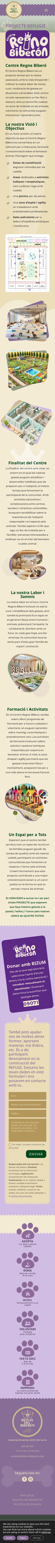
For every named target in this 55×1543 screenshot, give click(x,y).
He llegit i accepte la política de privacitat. (27, 1146)
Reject (23, 1538)
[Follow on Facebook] (24, 1479)
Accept (9, 1538)
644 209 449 (27, 1446)
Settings (36, 1538)
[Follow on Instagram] (30, 1479)
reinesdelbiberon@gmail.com (27, 1456)
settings (46, 1532)
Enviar (36, 1154)
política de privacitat (21, 1196)
